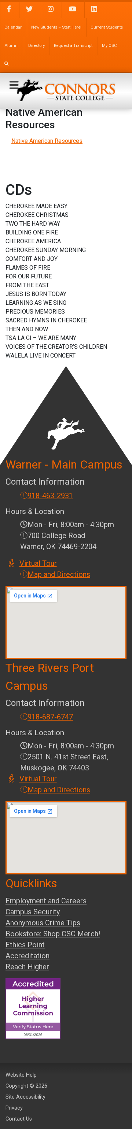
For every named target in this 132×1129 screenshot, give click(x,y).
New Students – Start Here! (56, 27)
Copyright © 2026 (26, 1086)
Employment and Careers (46, 900)
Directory (36, 45)
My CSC (109, 45)
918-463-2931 (50, 495)
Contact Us (19, 1119)
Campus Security (33, 911)
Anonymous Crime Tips (43, 922)
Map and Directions (58, 574)
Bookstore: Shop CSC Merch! (53, 933)
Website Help (21, 1075)
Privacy (14, 1108)
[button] (14, 85)
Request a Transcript (73, 45)
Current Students (107, 27)
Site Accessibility (25, 1097)
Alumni (11, 45)
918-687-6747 (50, 716)
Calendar (13, 27)
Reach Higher (27, 966)
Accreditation (28, 955)
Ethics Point (25, 944)
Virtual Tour (38, 563)
